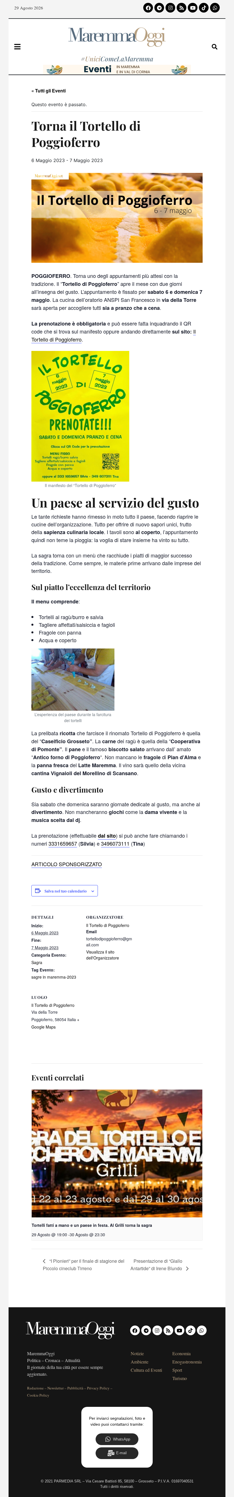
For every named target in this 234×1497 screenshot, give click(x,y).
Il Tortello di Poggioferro (107, 925)
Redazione (35, 1388)
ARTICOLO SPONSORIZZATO (66, 864)
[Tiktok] (204, 8)
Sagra (36, 962)
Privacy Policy (98, 1388)
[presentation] (117, 1154)
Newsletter (55, 1388)
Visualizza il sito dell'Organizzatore (102, 955)
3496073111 (115, 843)
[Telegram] (159, 8)
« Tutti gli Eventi (48, 90)
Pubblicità (75, 1388)
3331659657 (63, 843)
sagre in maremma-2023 (53, 977)
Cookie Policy (38, 1395)
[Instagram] (170, 8)
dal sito (107, 835)
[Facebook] (148, 8)
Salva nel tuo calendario (66, 891)
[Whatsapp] (215, 8)
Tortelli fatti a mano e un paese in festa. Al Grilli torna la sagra (92, 1225)
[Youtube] (192, 8)
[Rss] (181, 8)
